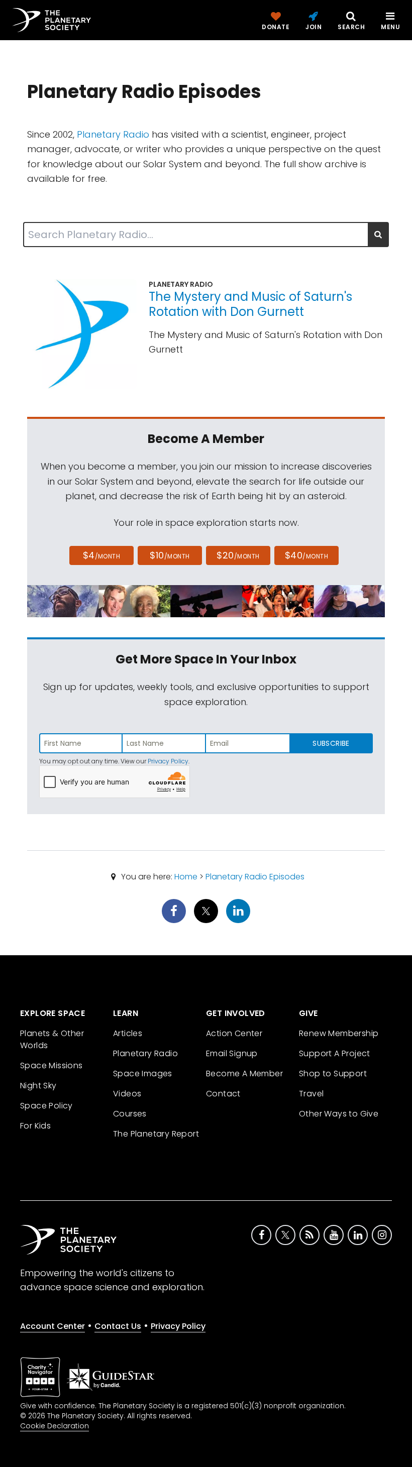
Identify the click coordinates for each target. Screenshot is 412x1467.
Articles (127, 1033)
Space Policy (46, 1105)
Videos (127, 1093)
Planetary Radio (113, 134)
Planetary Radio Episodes (254, 876)
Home (185, 876)
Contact (223, 1093)
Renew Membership (338, 1033)
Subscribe (331, 743)
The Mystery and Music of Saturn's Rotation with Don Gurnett (250, 304)
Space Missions (51, 1065)
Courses (130, 1113)
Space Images (142, 1073)
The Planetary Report (156, 1134)
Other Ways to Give (338, 1113)
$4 (102, 555)
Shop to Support (333, 1073)
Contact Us (117, 1326)
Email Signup (232, 1053)
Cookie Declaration (54, 1426)
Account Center (52, 1326)
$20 (238, 555)
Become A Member (244, 1073)
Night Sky (38, 1085)
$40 (306, 555)
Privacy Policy (168, 761)
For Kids (35, 1126)
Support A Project (334, 1053)
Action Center (234, 1033)
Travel (311, 1093)
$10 (169, 555)
